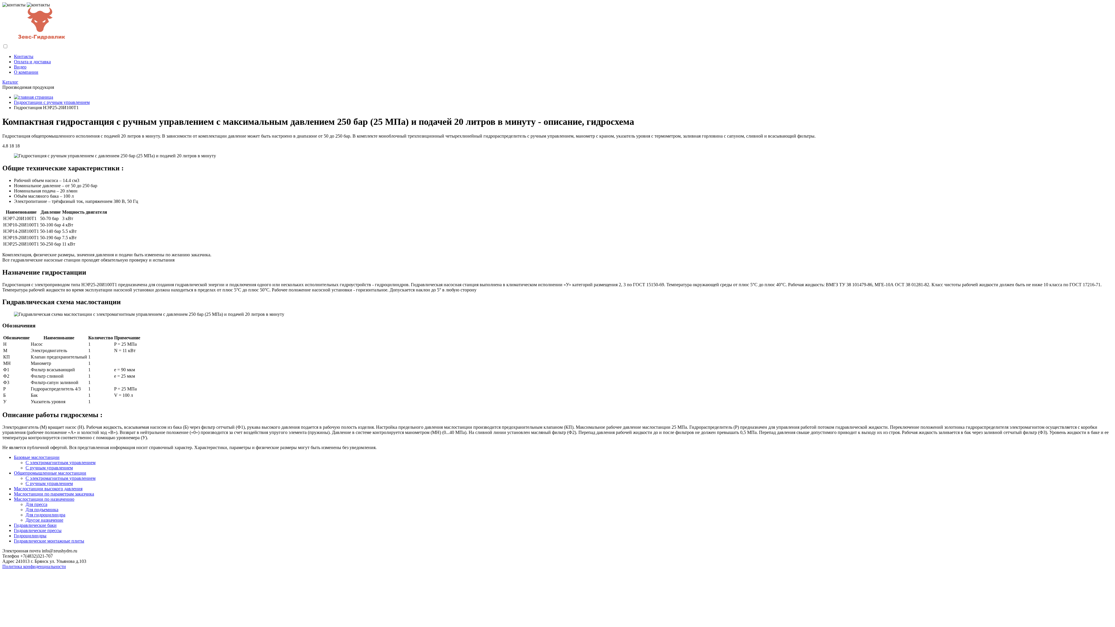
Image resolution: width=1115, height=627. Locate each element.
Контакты (23, 56)
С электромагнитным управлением (61, 462)
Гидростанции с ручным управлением (52, 102)
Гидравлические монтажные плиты (49, 540)
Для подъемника (42, 509)
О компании (26, 72)
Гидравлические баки (35, 525)
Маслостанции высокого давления (48, 488)
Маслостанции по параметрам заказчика (54, 493)
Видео (20, 66)
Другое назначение (44, 520)
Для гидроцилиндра (45, 514)
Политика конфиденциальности (34, 566)
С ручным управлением (49, 467)
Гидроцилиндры (30, 535)
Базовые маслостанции (37, 457)
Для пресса (36, 504)
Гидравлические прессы (38, 530)
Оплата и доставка (32, 61)
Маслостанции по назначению (44, 499)
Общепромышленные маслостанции (50, 473)
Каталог (10, 82)
